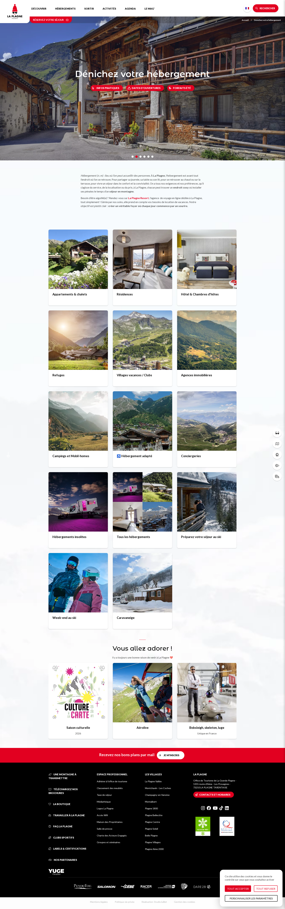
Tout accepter (238, 888)
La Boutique (61, 804)
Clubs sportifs (63, 837)
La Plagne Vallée (153, 781)
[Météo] (277, 465)
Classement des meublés (110, 788)
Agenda (130, 8)
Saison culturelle (78, 727)
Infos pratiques (107, 87)
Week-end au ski (64, 618)
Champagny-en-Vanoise (157, 794)
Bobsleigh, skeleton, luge (206, 727)
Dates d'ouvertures (146, 87)
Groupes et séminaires (108, 842)
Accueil (245, 20)
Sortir (89, 8)
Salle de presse (104, 828)
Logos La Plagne (105, 808)
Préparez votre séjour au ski (201, 537)
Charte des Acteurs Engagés (112, 835)
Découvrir (38, 8)
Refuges (58, 375)
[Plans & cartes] (277, 443)
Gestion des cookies (184, 901)
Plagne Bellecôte (153, 815)
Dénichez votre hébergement (267, 20)
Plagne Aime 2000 (154, 849)
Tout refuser (265, 888)
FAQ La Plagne (63, 826)
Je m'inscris (171, 755)
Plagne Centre (152, 822)
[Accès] (277, 476)
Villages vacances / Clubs (134, 375)
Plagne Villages (153, 842)
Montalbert (151, 801)
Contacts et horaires (214, 794)
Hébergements (65, 8)
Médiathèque (104, 801)
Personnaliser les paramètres (251, 898)
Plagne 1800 (151, 808)
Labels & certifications (69, 848)
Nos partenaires (65, 859)
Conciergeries (191, 456)
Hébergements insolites (69, 537)
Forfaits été (182, 87)
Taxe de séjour (104, 794)
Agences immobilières (196, 375)
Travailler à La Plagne (69, 815)
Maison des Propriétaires (110, 822)
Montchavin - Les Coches (158, 788)
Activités (109, 8)
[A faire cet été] (277, 432)
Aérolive (143, 727)
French (247, 8)
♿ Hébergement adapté (134, 456)
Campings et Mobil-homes (70, 456)
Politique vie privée (124, 901)
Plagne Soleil (151, 828)
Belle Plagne (151, 835)
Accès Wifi (102, 815)
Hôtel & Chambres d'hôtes (200, 294)
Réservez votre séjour (48, 19)
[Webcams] (277, 454)
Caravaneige (126, 618)
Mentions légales (99, 901)
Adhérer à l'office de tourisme (112, 781)
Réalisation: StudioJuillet (154, 901)
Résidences (125, 294)
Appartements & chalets (69, 294)
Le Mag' (149, 8)
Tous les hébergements (133, 537)
